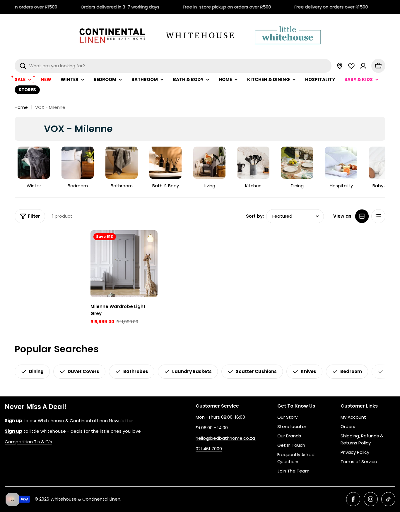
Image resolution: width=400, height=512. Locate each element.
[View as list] (378, 216)
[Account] (363, 65)
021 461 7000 (209, 449)
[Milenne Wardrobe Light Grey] (124, 263)
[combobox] (173, 66)
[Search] (22, 65)
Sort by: (255, 216)
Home (21, 107)
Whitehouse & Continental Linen (85, 499)
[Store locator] (339, 65)
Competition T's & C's (28, 442)
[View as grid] (362, 216)
